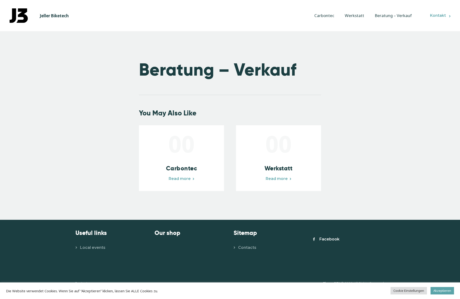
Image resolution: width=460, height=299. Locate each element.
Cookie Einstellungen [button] (408, 290)
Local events (92, 247)
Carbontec (181, 168)
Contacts (247, 247)
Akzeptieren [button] (442, 290)
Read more (180, 178)
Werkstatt (278, 168)
